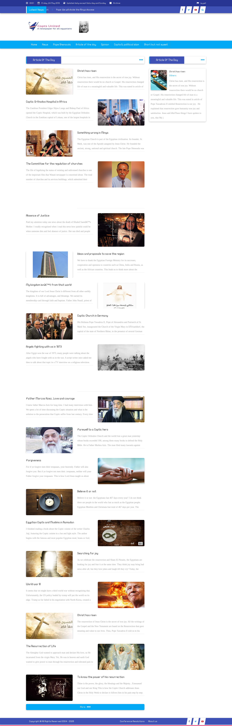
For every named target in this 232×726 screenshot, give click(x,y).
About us (152, 721)
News (45, 44)
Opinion (105, 44)
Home (34, 44)
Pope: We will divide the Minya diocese (86, 10)
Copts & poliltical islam (126, 44)
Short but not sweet (156, 44)
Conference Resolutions (132, 721)
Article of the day (86, 44)
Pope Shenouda (62, 44)
